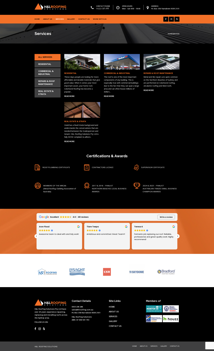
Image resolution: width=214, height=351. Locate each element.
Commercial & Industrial (46, 72)
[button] (177, 236)
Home (37, 19)
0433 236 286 (102, 8)
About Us (47, 19)
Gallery (71, 19)
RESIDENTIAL (70, 73)
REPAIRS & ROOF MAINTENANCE (158, 73)
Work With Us (100, 19)
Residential (44, 64)
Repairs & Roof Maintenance (46, 82)
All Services (45, 57)
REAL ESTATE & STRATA (75, 121)
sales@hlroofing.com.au (82, 309)
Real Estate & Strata (46, 92)
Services (60, 19)
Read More (69, 96)
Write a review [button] (166, 217)
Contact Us (84, 19)
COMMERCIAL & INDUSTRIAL (117, 73)
